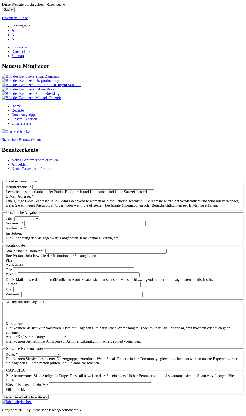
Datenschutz (21, 51)
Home (16, 106)
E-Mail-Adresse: (20, 196)
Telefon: (12, 284)
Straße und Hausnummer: (25, 251)
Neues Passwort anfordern (31, 169)
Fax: (9, 289)
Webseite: (13, 294)
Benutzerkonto (30, 140)
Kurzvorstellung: (19, 324)
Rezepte (18, 110)
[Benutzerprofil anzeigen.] (30, 76)
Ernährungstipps (24, 115)
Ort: (9, 270)
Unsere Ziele (21, 123)
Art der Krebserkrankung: (26, 337)
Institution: (14, 233)
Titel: (10, 218)
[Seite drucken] (10, 131)
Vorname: (14, 223)
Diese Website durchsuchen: (24, 4)
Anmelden (19, 164)
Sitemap (18, 56)
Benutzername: (18, 187)
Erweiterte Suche (15, 18)
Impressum (20, 47)
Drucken (24, 131)
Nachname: (16, 228)
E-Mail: (12, 275)
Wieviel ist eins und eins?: (27, 385)
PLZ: (10, 260)
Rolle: (12, 354)
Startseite (9, 140)
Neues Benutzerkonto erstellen (35, 160)
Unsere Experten (24, 119)
